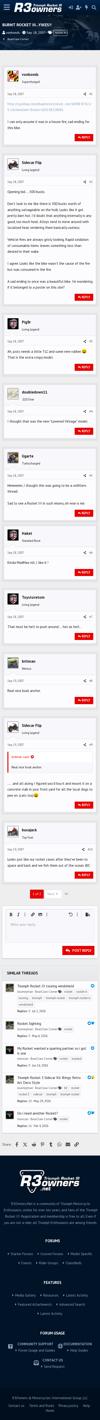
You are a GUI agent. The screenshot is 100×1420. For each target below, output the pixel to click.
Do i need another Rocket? (37, 1113)
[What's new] (86, 7)
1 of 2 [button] (37, 894)
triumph (37, 998)
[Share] (85, 94)
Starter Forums (22, 1254)
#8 (91, 681)
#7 (91, 617)
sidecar (38, 1094)
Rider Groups (48, 1263)
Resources (51, 1295)
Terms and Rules (41, 1405)
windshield (26, 1005)
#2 (91, 182)
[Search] (94, 7)
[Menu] (6, 7)
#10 (90, 849)
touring (23, 998)
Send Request (54, 1366)
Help (86, 1405)
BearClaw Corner (46, 992)
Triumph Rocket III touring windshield (45, 986)
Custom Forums (51, 1254)
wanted (76, 1059)
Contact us (16, 1405)
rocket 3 (24, 1094)
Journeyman (25, 992)
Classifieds (74, 1263)
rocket (68, 992)
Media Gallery (25, 1295)
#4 (91, 411)
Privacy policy (68, 1405)
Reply (86, 137)
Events (26, 1263)
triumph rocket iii (79, 998)
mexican (22, 1059)
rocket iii (60, 33)
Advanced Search (72, 1304)
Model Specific (81, 1254)
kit (65, 1088)
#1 (91, 94)
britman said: (20, 757)
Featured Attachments (35, 1304)
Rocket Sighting (29, 1023)
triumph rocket (55, 998)
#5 (91, 476)
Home (50, 1410)
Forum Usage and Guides (36, 1350)
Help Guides (79, 1350)
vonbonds (13, 32)
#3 (91, 341)
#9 (91, 745)
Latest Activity (77, 1295)
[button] (10, 914)
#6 (91, 553)
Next (51, 894)
